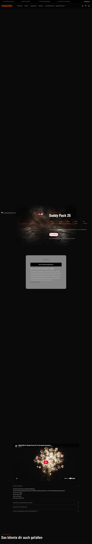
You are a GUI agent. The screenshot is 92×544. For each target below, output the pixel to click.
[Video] (40, 214)
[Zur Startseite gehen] (8, 6)
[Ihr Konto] (85, 6)
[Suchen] (82, 6)
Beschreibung (17, 486)
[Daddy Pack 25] (23, 225)
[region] (23, 226)
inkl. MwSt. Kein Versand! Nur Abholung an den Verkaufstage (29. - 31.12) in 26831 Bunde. (68, 229)
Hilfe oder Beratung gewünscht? (25, 511)
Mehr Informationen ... (35, 281)
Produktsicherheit (20, 507)
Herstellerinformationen (22, 503)
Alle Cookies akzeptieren (46, 264)
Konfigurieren (46, 259)
